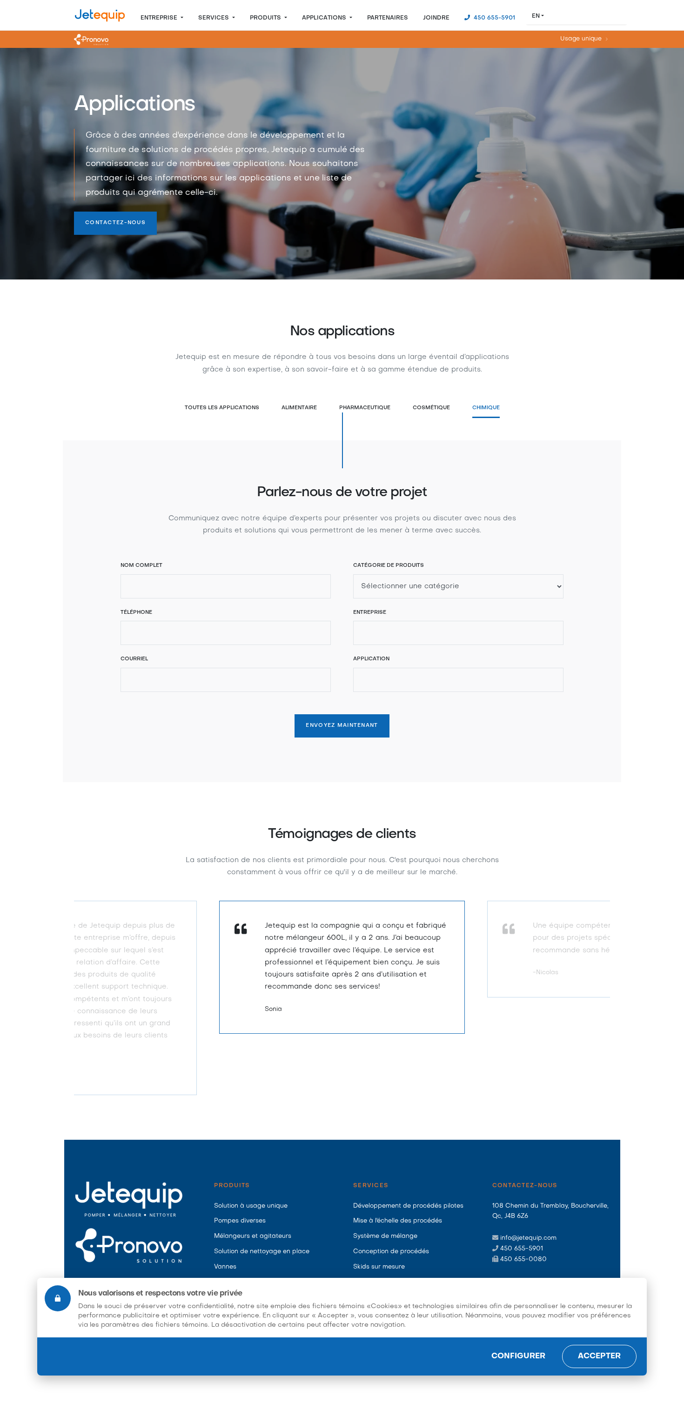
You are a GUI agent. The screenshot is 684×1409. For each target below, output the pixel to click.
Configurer (518, 1356)
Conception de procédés (391, 1252)
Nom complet (141, 565)
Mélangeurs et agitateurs (252, 1236)
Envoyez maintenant (342, 725)
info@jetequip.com (528, 1238)
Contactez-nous (115, 223)
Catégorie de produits (388, 565)
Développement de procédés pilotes (408, 1206)
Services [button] (214, 18)
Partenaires (387, 18)
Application (371, 659)
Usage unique (581, 39)
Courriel (134, 659)
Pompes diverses (240, 1221)
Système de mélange (385, 1236)
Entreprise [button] (160, 18)
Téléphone (136, 612)
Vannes (225, 1267)
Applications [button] (325, 18)
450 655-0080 (523, 1259)
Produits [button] (266, 18)
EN (536, 16)
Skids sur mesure (379, 1267)
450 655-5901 (493, 18)
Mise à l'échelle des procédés (397, 1221)
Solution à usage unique (251, 1206)
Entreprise (369, 612)
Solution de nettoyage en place (261, 1252)
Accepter (599, 1356)
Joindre (436, 18)
